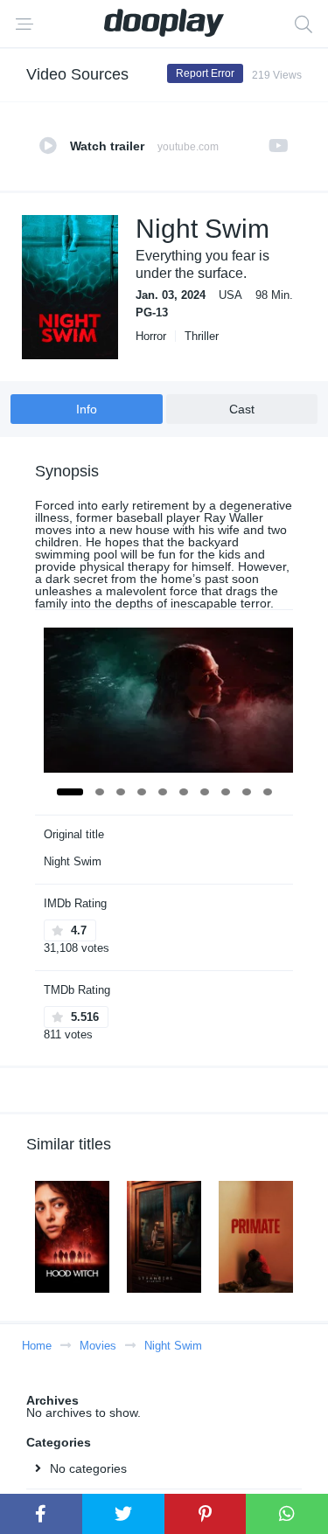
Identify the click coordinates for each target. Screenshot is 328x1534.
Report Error (205, 73)
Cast (242, 409)
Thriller (202, 336)
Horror (151, 336)
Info (86, 409)
